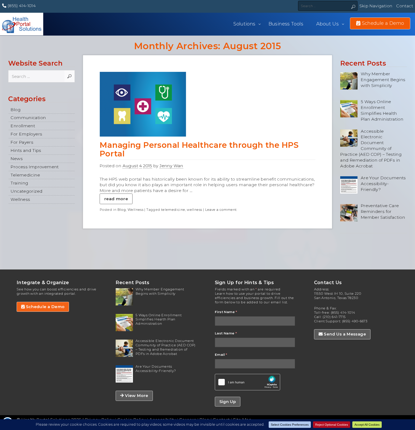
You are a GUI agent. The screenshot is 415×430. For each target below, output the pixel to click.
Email (221, 355)
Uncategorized (26, 191)
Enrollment (23, 125)
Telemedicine (25, 175)
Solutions (244, 24)
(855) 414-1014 (21, 5)
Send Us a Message (344, 334)
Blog (16, 109)
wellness (194, 210)
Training (19, 183)
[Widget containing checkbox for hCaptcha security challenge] (247, 382)
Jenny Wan (171, 165)
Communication (28, 117)
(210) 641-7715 (334, 317)
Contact (404, 5)
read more (116, 198)
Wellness (20, 199)
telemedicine (173, 210)
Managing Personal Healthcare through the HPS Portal (199, 149)
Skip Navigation (376, 5)
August (130, 165)
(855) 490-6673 (354, 321)
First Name (226, 312)
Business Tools (285, 24)
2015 (147, 165)
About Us (327, 24)
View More (136, 395)
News (17, 158)
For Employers (26, 134)
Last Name (226, 333)
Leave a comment (221, 210)
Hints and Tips (26, 150)
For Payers (22, 142)
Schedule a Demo (44, 306)
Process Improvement (35, 166)
